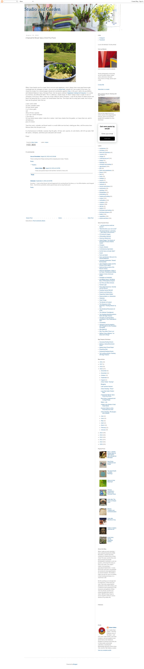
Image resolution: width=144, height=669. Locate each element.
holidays (101, 178)
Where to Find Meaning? (111, 481)
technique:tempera (104, 212)
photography (102, 192)
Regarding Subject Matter (106, 294)
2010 (101, 442)
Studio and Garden (42, 9)
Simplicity (102, 298)
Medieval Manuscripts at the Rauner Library (106, 268)
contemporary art (103, 158)
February (103, 427)
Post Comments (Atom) (39, 221)
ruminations (102, 200)
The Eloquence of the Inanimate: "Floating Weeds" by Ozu (107, 305)
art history (102, 150)
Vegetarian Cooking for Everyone (76, 93)
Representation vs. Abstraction (107, 296)
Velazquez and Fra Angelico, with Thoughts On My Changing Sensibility (107, 326)
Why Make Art (103, 329)
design (101, 160)
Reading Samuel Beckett (106, 290)
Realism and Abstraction (105, 292)
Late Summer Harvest (106, 386)
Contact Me (101, 84)
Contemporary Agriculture (106, 249)
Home (60, 218)
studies (101, 208)
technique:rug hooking (105, 210)
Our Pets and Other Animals (106, 283)
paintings (101, 190)
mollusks (101, 184)
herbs (100, 176)
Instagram (102, 38)
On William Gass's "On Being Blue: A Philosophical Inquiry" (107, 280)
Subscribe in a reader (103, 89)
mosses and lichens (104, 186)
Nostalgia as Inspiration (105, 277)
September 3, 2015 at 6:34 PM (44, 181)
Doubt (101, 253)
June (102, 418)
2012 (101, 437)
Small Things (102, 300)
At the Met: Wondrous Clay (111, 519)
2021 (101, 362)
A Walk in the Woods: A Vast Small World (108, 405)
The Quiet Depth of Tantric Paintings (111, 472)
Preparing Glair (103, 349)
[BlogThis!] (29, 145)
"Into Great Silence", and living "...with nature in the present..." (107, 231)
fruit (100, 174)
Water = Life (104, 402)
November (104, 373)
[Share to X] (31, 145)
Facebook (102, 40)
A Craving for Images (104, 234)
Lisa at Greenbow (35, 156)
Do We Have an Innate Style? (107, 251)
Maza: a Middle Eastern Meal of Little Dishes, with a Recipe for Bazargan (111, 454)
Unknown (33, 181)
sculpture (101, 202)
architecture (102, 148)
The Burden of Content (105, 302)
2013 (101, 435)
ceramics (101, 154)
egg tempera (102, 166)
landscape (102, 182)
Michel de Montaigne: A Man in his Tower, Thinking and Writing (107, 271)
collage (101, 156)
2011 (101, 439)
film (100, 168)
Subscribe (107, 138)
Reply (32, 161)
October (103, 375)
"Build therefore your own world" (107, 229)
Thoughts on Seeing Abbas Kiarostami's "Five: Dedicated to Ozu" (107, 319)
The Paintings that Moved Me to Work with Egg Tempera (107, 315)
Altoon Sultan (39, 168)
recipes (46, 142)
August (103, 380)
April (102, 423)
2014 (101, 432)
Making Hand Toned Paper (106, 347)
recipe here (62, 89)
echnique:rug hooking (105, 164)
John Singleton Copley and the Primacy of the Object (107, 264)
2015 (101, 369)
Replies (34, 165)
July (102, 416)
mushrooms (102, 188)
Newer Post (29, 218)
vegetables (102, 216)
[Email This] (27, 145)
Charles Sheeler (103, 247)
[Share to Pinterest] (35, 145)
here (69, 91)
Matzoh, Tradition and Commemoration (111, 510)
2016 (101, 366)
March (103, 425)
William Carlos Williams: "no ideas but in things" (106, 334)
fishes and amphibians (105, 170)
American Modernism (105, 238)
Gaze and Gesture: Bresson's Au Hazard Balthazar (108, 257)
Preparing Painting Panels (106, 351)
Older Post (90, 218)
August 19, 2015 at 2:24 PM (52, 168)
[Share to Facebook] (33, 145)
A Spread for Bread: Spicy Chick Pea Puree (108, 395)
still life (101, 206)
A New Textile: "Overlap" (107, 382)
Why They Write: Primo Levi (106, 331)
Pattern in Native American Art (111, 528)
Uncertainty (102, 322)
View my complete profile (104, 650)
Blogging (103, 384)
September (104, 377)
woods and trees (103, 218)
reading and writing (104, 196)
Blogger (75, 664)
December (104, 370)
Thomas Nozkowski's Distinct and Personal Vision (111, 492)
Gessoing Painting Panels (106, 342)
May (102, 420)
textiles (101, 214)
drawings (101, 162)
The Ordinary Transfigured (106, 312)
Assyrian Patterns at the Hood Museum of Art (107, 408)
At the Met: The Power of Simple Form (111, 501)
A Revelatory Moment (105, 236)
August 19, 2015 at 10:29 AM (48, 156)
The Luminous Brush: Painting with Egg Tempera (107, 354)
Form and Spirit (103, 255)
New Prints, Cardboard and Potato (111, 463)
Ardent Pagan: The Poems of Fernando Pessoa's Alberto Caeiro (107, 242)
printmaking (102, 194)
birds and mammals (104, 152)
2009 (101, 444)
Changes (101, 245)
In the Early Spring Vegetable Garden (110, 539)
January (103, 430)
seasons (101, 204)
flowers (101, 172)
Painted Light (102, 284)
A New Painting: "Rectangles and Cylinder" (108, 412)
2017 (101, 364)
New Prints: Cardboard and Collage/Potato (108, 399)
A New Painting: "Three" (107, 388)
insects (101, 180)
